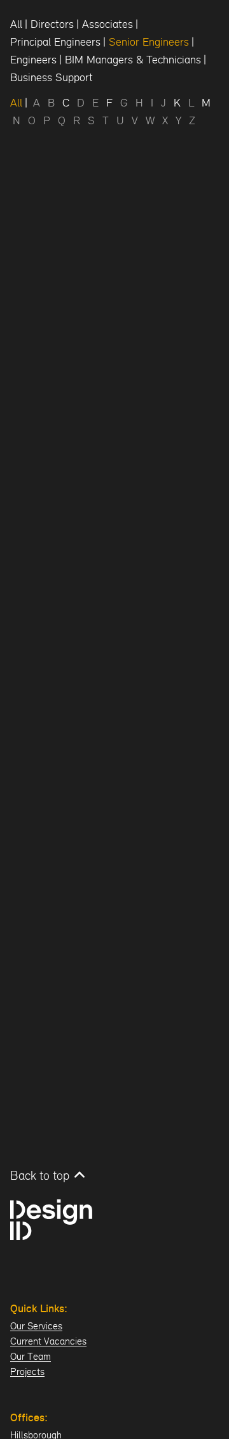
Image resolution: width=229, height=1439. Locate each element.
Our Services (36, 1326)
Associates (107, 23)
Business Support (51, 77)
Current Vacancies (48, 1341)
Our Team (30, 1356)
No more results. (34, 598)
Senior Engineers (149, 41)
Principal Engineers (55, 41)
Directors (52, 23)
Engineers (33, 59)
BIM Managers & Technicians (133, 59)
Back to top (39, 1175)
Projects (27, 1371)
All (16, 23)
